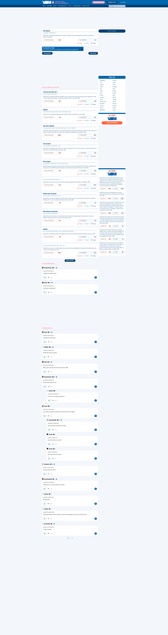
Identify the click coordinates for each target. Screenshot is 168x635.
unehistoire (47, 464)
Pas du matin (47, 143)
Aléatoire (49, 6)
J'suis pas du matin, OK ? (50, 92)
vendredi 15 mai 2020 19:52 (53, 394)
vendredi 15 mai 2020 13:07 (48, 350)
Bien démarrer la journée (50, 211)
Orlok (45, 362)
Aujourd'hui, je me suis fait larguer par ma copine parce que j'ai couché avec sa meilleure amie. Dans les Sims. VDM (112, 194)
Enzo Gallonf (47, 523)
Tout (44, 6)
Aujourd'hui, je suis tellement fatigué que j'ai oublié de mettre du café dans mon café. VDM (64, 114)
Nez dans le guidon (48, 126)
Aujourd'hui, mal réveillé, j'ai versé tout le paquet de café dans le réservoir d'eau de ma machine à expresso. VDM (69, 233)
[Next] (72, 538)
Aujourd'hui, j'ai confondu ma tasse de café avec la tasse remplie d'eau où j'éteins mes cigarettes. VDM (66, 182)
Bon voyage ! (47, 161)
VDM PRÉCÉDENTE (47, 53)
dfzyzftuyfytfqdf (48, 479)
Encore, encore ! (70, 260)
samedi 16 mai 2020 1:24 (52, 437)
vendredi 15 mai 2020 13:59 (48, 365)
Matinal (45, 109)
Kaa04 (45, 282)
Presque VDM (85, 6)
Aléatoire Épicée (62, 6)
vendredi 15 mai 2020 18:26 (53, 423)
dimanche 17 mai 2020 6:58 (48, 527)
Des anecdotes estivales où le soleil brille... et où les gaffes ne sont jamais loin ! (62, 49)
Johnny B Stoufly (53, 420)
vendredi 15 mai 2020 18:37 (48, 482)
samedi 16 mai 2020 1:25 (52, 452)
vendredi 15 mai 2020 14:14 (48, 271)
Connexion (122, 2)
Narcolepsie (46, 31)
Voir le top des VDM (112, 122)
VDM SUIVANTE (93, 53)
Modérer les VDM (112, 2)
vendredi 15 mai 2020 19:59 (48, 512)
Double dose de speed (49, 193)
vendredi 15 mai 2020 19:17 (48, 497)
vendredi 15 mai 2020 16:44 (48, 409)
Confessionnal (77, 6)
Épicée (55, 6)
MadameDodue (48, 267)
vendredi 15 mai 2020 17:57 (48, 467)
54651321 (46, 347)
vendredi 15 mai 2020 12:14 (48, 286)
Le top (69, 6)
